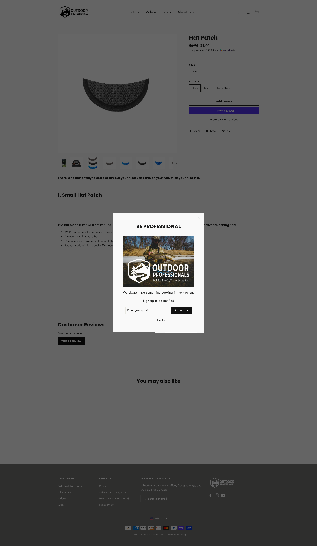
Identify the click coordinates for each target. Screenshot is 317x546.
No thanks (158, 320)
